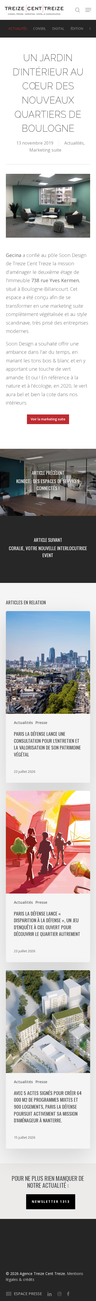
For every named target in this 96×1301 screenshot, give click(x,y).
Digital (58, 29)
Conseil (39, 29)
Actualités (18, 29)
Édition (77, 29)
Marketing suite (45, 150)
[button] (88, 10)
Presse (41, 722)
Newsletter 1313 (51, 1201)
